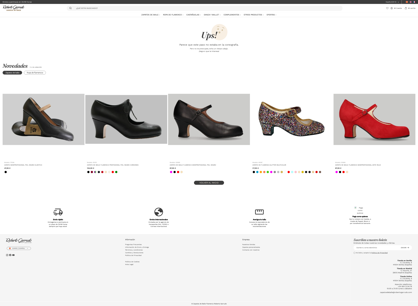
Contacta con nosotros (250, 250)
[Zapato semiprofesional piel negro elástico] (43, 119)
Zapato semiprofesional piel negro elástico (23, 165)
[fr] (414, 2)
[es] (407, 2)
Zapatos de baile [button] (12, 72)
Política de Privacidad (133, 255)
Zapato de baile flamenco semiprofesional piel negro (193, 165)
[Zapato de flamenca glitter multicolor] (292, 119)
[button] (409, 8)
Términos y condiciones (134, 250)
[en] (411, 2)
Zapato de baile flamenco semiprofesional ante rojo (358, 165)
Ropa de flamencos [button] (35, 72)
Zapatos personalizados (251, 247)
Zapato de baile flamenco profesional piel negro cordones (112, 165)
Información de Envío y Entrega (137, 247)
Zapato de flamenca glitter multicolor (269, 165)
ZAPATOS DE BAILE (149, 15)
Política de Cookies (132, 262)
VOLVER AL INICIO (209, 182)
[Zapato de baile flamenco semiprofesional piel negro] (209, 119)
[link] (5, 172)
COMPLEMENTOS (231, 15)
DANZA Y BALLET (211, 15)
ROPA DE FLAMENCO (172, 15)
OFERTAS (271, 15)
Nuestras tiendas (248, 244)
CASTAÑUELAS (192, 15)
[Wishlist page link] (387, 8)
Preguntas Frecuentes (133, 244)
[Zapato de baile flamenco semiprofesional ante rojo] (374, 119)
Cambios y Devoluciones (134, 252)
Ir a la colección (36, 67)
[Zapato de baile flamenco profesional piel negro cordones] (126, 119)
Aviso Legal (129, 264)
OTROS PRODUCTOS (253, 15)
